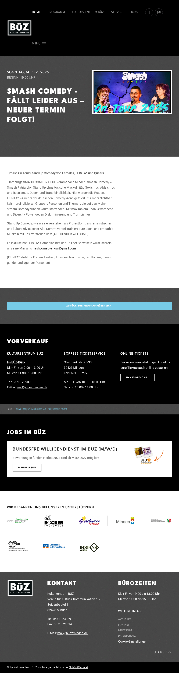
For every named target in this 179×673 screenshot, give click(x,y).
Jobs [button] (134, 12)
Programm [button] (56, 12)
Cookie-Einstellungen (132, 641)
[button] (39, 43)
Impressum (125, 630)
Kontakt (123, 625)
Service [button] (117, 12)
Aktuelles (124, 619)
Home (36, 12)
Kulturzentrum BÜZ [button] (88, 12)
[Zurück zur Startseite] (19, 28)
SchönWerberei (78, 667)
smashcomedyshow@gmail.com (53, 248)
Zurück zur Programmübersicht (89, 306)
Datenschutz (127, 636)
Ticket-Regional (137, 377)
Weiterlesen (27, 468)
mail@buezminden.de (32, 387)
